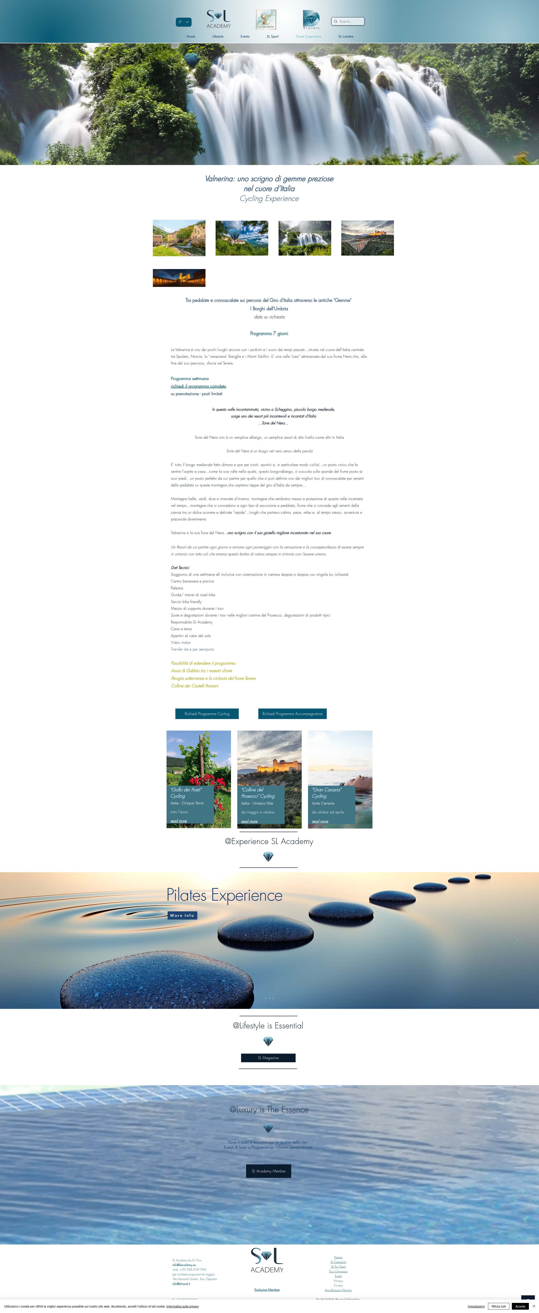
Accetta (520, 1306)
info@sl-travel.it (181, 1284)
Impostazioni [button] (476, 1306)
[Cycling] (265, 998)
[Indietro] (23, 941)
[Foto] (273, 998)
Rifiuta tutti (499, 1306)
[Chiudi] (533, 1306)
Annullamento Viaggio (338, 1290)
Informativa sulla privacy (183, 1306)
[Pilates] (269, 998)
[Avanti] (516, 941)
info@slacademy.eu (184, 1265)
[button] (272, 36)
